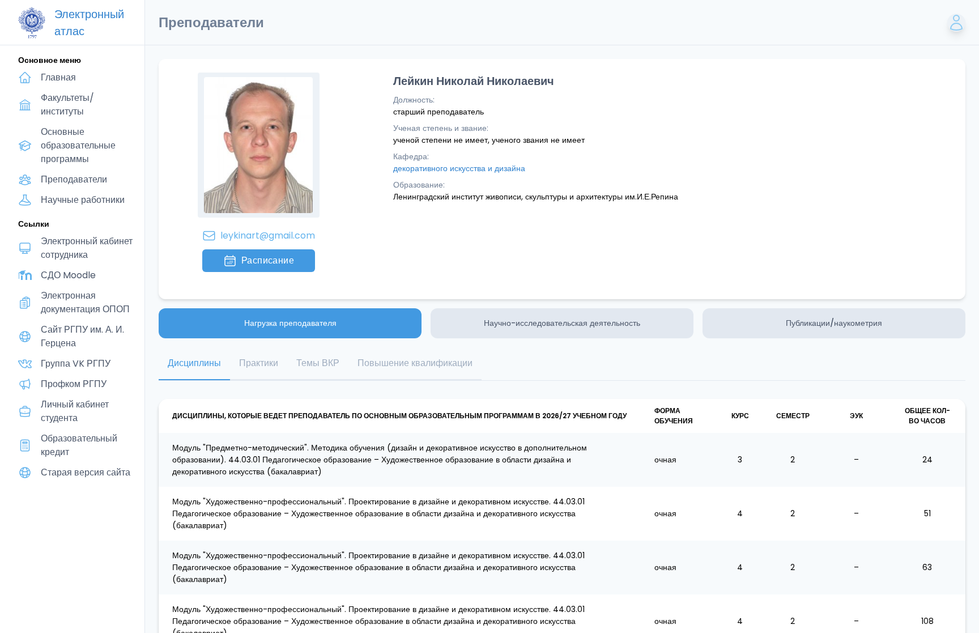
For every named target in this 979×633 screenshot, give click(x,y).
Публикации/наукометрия (834, 323)
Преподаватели (74, 179)
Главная (58, 77)
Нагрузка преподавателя (290, 323)
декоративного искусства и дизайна (459, 168)
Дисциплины (194, 362)
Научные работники (83, 199)
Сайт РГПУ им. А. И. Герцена (82, 336)
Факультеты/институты (67, 104)
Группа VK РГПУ (75, 363)
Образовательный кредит (79, 445)
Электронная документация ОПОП (85, 302)
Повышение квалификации (415, 362)
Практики (258, 362)
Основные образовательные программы (78, 145)
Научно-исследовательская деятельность (562, 323)
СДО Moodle (68, 275)
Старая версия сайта (85, 472)
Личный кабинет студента (75, 411)
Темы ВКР (317, 362)
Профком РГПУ (74, 383)
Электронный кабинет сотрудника (87, 248)
